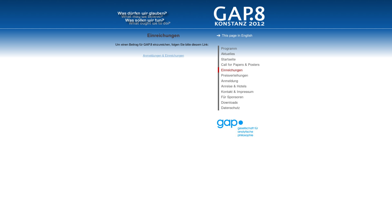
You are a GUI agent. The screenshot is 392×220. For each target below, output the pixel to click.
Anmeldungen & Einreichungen (163, 55)
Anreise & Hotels (233, 86)
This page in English (236, 35)
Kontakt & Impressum (237, 91)
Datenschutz (230, 107)
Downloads (229, 102)
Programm (229, 48)
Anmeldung (229, 80)
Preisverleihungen (234, 75)
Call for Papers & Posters (240, 64)
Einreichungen (232, 69)
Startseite (228, 59)
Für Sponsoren (232, 96)
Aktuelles (228, 53)
